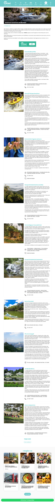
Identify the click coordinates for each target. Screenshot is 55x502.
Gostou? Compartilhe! (28, 500)
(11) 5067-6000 (30, 398)
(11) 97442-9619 (30, 87)
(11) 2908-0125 (30, 175)
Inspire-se (7, 25)
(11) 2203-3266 (30, 295)
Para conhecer (27, 442)
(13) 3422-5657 (30, 218)
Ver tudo (27, 494)
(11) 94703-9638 (30, 132)
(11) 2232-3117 (30, 327)
